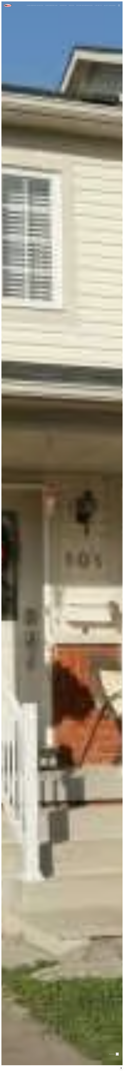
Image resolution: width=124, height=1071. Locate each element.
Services (71, 5)
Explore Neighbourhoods (84, 5)
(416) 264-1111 (98, 5)
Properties (63, 5)
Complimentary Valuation (35, 5)
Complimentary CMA (51, 5)
